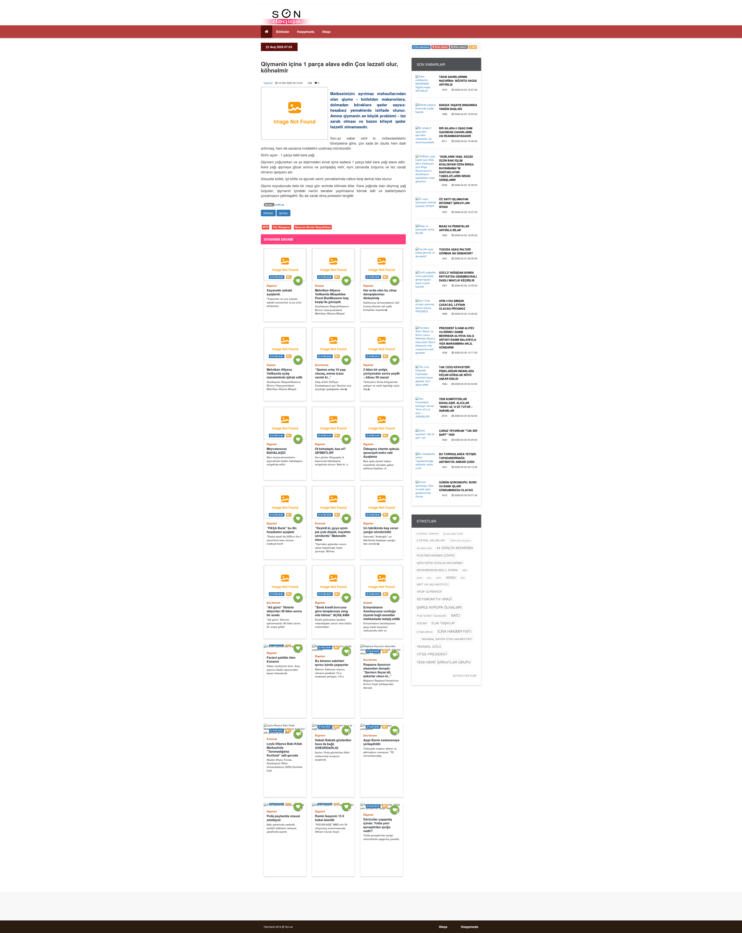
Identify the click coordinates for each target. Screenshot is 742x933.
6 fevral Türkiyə (427, 533)
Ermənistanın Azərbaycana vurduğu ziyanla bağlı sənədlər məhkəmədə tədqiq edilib (381, 613)
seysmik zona (424, 548)
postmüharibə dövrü (436, 555)
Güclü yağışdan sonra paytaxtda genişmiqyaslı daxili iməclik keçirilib (458, 276)
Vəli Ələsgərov (281, 227)
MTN (265, 227)
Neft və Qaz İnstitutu (433, 584)
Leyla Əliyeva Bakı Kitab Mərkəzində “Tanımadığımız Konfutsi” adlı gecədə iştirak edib (284, 749)
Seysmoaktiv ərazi (434, 598)
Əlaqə (326, 31)
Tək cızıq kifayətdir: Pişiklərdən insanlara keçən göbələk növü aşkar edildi (456, 373)
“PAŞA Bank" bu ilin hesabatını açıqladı (282, 530)
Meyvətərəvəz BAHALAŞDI (277, 451)
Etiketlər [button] (268, 213)
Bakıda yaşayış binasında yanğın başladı (458, 107)
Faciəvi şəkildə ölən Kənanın (281, 659)
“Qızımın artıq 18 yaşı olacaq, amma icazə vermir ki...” (330, 373)
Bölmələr (282, 31)
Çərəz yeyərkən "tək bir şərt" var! (458, 432)
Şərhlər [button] (283, 213)
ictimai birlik (425, 631)
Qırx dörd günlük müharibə (439, 563)
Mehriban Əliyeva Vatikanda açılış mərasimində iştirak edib (284, 373)
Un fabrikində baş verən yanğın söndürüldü (380, 530)
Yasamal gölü (429, 646)
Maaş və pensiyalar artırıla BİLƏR (454, 228)
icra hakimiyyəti (454, 631)
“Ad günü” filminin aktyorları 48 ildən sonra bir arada (284, 611)
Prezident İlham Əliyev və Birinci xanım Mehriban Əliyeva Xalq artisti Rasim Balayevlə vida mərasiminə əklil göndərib (457, 337)
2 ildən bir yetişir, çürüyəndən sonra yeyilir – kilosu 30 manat (381, 373)
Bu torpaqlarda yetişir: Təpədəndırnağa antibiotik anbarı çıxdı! (458, 458)
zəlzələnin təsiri (453, 533)
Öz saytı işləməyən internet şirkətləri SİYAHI (454, 203)
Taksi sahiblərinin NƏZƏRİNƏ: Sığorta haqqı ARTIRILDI (458, 80)
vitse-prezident (432, 654)
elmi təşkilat (443, 623)
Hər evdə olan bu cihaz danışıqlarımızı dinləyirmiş (380, 294)
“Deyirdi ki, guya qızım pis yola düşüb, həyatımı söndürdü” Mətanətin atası (333, 533)
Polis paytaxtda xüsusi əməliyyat (283, 818)
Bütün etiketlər (464, 675)
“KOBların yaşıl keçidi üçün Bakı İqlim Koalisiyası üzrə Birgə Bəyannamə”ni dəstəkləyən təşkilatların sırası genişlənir (456, 168)
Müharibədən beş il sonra (437, 570)
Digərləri (268, 83)
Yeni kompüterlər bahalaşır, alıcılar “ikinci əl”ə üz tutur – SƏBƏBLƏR (456, 404)
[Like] (298, 280)
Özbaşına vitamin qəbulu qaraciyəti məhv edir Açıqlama (381, 452)
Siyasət (319, 285)
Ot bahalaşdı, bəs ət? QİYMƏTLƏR (330, 451)
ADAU (419, 577)
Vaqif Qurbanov (429, 591)
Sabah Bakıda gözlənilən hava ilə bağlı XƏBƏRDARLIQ (333, 744)
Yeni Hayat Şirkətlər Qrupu (444, 662)
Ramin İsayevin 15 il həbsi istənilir (329, 818)
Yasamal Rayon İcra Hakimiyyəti (446, 639)
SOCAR (422, 623)
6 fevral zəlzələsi (431, 540)
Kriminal (320, 523)
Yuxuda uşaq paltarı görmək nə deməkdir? (456, 251)
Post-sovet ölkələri (431, 616)
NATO (455, 615)
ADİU (429, 578)
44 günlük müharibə (455, 547)
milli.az (279, 204)
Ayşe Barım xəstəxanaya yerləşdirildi (381, 742)
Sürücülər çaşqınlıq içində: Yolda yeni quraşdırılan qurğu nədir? (377, 825)
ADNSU (451, 577)
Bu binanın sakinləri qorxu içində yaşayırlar (331, 663)
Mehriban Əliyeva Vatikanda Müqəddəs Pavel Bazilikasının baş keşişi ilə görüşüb (332, 296)
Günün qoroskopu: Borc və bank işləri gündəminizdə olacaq (458, 486)
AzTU (438, 577)
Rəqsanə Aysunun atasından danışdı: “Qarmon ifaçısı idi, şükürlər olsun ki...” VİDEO (377, 670)
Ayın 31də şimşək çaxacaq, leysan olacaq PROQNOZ (452, 304)
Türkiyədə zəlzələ (460, 540)
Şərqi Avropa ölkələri (439, 607)
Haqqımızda (305, 31)
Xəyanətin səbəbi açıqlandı (279, 292)
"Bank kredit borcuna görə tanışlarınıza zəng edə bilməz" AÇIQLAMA (332, 611)
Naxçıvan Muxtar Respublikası (313, 227)
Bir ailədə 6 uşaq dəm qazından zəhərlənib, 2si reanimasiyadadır (456, 132)
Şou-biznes (321, 365)
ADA (464, 570)
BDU (463, 578)
